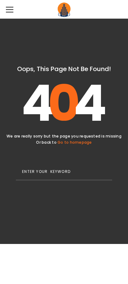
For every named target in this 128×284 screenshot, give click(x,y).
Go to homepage (74, 142)
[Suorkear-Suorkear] (64, 9)
